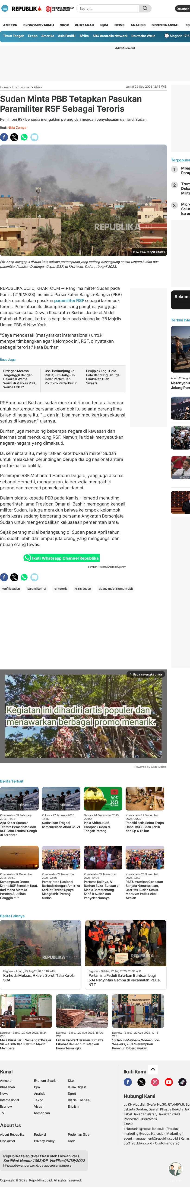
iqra (104, 25)
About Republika (12, 1134)
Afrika (84, 36)
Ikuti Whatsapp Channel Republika (65, 558)
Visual (38, 1106)
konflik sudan (11, 588)
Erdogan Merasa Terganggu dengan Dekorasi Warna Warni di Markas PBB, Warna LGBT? (19, 379)
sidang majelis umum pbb (115, 588)
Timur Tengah (13, 36)
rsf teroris (60, 588)
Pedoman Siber (79, 1134)
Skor (71, 1080)
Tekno (38, 1100)
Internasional (21, 87)
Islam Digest (77, 1087)
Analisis (39, 1093)
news (119, 25)
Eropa (32, 36)
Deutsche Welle (143, 36)
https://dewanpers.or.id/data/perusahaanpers (37, 1165)
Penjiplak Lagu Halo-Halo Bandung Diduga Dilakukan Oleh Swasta (103, 377)
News (4, 1093)
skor (64, 25)
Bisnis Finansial (165, 25)
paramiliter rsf (36, 588)
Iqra (37, 1087)
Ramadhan (42, 1113)
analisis (137, 25)
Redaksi (40, 1134)
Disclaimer (7, 1141)
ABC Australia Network (110, 36)
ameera (10, 25)
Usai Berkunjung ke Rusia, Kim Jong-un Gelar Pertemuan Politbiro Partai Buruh (61, 377)
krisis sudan (83, 588)
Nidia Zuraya (17, 127)
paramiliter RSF (69, 300)
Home (4, 87)
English (73, 1106)
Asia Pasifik (67, 36)
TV (2, 1113)
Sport (72, 1093)
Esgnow (6, 1106)
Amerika (47, 36)
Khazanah (7, 1087)
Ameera (6, 1080)
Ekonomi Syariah (38, 25)
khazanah (84, 25)
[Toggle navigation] (5, 8)
